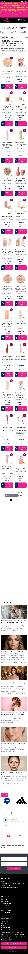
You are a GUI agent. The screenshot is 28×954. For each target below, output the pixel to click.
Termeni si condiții (6, 903)
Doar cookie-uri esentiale (14, 947)
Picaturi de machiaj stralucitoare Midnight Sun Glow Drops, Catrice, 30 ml (7, 394)
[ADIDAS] (21, 803)
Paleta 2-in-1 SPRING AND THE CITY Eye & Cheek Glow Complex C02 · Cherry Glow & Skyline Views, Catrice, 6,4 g (7, 108)
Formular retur (5, 901)
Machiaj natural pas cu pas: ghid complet (13, 743)
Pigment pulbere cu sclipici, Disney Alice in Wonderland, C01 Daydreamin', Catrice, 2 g (21, 214)
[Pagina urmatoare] (25, 500)
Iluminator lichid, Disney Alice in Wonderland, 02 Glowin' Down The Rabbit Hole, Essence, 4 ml (7, 252)
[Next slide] (26, 800)
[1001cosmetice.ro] (7, 20)
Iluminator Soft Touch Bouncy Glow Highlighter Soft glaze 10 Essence (20, 288)
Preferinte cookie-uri (14, 951)
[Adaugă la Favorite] (11, 66)
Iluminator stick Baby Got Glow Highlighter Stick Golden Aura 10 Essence (7, 323)
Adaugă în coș (9, 86)
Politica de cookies (16, 936)
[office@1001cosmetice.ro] (2, 1)
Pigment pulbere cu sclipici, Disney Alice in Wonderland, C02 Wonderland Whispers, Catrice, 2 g (7, 215)
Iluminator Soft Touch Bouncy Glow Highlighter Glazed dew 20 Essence (7, 288)
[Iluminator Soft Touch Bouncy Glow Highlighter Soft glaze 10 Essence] (21, 279)
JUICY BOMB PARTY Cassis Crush (14, 7)
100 (20, 836)
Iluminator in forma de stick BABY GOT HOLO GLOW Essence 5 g (20, 468)
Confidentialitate (6, 906)
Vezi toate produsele (11, 495)
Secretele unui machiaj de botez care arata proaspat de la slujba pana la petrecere (14, 621)
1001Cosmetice (5, 912)
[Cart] (26, 20)
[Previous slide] (1, 800)
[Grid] (19, 37)
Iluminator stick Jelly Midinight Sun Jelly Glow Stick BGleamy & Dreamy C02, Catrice (7, 359)
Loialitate (3, 923)
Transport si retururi (6, 930)
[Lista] (17, 37)
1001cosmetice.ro (8, 845)
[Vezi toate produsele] (22, 37)
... (15, 836)
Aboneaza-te (14, 868)
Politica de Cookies (6, 910)
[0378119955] (5, 1)
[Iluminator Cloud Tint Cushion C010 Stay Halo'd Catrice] (21, 63)
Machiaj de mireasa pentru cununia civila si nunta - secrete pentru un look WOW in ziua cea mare (13, 683)
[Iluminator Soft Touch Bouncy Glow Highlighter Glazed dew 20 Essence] (7, 279)
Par (8, 724)
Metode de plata (5, 927)
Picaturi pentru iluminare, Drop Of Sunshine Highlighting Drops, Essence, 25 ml (20, 395)
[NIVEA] (6, 803)
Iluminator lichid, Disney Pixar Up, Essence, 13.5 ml (7, 467)
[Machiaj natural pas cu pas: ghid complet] (14, 734)
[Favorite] (21, 20)
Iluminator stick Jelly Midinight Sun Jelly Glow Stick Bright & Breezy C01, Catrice (21, 359)
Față (6, 25)
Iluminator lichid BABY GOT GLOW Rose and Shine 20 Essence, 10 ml (7, 429)
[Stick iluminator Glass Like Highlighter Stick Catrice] (21, 314)
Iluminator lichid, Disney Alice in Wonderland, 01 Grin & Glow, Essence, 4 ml (21, 251)
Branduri (4, 795)
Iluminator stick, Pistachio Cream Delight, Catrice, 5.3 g (20, 144)
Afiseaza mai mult (5, 53)
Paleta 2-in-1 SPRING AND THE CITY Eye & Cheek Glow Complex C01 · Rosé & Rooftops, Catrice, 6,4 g (21, 108)
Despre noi (4, 899)
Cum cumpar (4, 921)
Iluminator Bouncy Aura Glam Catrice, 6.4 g (7, 179)
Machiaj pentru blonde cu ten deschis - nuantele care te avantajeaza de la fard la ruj (13, 652)
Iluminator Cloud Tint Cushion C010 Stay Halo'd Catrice (20, 72)
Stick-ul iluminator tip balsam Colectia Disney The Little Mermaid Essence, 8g (7, 145)
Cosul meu (4, 925)
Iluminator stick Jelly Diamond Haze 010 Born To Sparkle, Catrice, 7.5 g (20, 180)
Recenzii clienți (5, 908)
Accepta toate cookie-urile (14, 943)
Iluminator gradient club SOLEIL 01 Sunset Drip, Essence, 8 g (7, 72)
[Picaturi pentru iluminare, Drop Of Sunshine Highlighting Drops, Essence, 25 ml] (21, 385)
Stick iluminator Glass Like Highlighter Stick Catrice (20, 322)
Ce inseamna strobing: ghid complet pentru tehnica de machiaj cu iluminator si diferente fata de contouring (13, 773)
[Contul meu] (24, 20)
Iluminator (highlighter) (7, 74)
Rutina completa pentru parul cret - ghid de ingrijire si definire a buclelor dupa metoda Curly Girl (13, 713)
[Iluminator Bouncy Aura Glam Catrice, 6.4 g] (7, 171)
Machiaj (1, 25)
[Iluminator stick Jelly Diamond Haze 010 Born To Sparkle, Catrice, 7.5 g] (21, 171)
